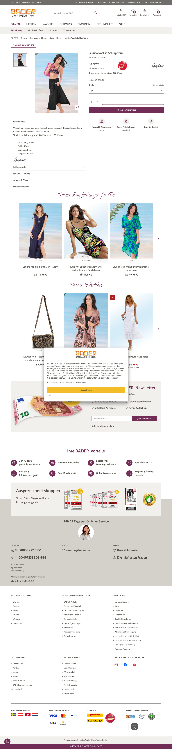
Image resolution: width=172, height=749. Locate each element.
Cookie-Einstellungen (123, 619)
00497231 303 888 (32, 557)
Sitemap (16, 602)
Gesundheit (17, 623)
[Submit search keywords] (96, 13)
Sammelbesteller (70, 619)
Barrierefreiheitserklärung (125, 645)
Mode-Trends (69, 689)
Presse (15, 676)
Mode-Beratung (70, 680)
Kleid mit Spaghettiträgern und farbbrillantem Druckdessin (86, 268)
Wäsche (16, 614)
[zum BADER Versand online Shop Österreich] (20, 714)
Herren (15, 610)
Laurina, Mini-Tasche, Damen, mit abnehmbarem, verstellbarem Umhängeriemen (40, 358)
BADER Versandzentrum (22, 685)
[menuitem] (15, 24)
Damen (16, 606)
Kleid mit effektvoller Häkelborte (131, 356)
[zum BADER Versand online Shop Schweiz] (28, 714)
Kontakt (16, 668)
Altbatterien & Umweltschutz (126, 627)
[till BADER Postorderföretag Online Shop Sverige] (13, 714)
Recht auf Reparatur (123, 649)
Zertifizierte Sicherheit (72, 614)
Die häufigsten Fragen (72, 623)
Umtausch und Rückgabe (74, 610)
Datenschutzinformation (103, 426)
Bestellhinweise (70, 668)
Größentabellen (70, 663)
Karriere (16, 672)
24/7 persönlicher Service (84, 2)
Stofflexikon (69, 676)
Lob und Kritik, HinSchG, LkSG (127, 636)
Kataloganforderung (72, 632)
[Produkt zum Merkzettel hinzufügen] (133, 102)
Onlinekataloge (70, 636)
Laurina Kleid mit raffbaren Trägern (40, 266)
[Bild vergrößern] (78, 107)
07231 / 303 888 (22, 581)
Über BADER (18, 663)
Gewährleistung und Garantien (127, 623)
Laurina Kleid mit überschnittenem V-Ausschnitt (131, 268)
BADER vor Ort (19, 680)
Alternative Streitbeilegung (125, 632)
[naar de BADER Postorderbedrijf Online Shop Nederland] (35, 714)
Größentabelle (158, 85)
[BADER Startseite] (23, 13)
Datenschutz (120, 614)
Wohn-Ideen (69, 693)
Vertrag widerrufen (122, 602)
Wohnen (16, 619)
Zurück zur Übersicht (24, 45)
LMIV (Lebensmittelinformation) (128, 640)
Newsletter (68, 627)
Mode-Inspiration (71, 685)
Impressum (119, 610)
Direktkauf (18, 689)
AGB (117, 606)
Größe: (91, 85)
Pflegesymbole (70, 672)
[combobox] (76, 13)
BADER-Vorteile (70, 602)
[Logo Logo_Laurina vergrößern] (157, 65)
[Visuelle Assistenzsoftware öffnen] (133, 726)
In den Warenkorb (128, 109)
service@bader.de (78, 550)
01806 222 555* (30, 550)
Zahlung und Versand (72, 606)
